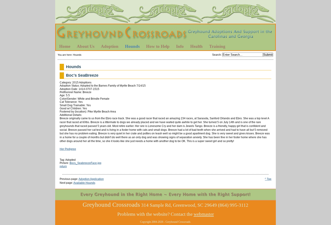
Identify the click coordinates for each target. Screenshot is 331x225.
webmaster (204, 214)
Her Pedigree (68, 149)
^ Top (268, 179)
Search (216, 54)
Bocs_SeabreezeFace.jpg (85, 163)
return (63, 166)
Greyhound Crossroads (165, 33)
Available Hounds (84, 182)
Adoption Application (91, 179)
